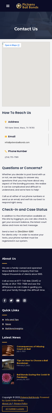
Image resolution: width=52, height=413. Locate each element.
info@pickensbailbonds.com (17, 142)
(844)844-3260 (25, 231)
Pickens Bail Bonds (29, 397)
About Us (7, 403)
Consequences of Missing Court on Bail (30, 347)
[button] (8, 6)
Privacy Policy (20, 403)
